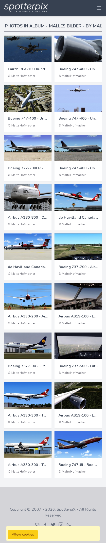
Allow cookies (23, 534)
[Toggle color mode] (68, 524)
